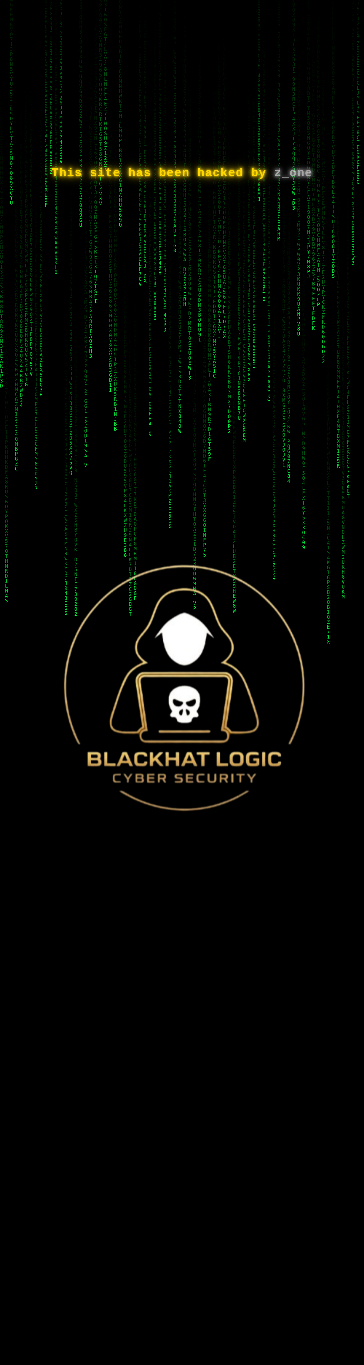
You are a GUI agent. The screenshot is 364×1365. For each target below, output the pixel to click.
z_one (293, 173)
